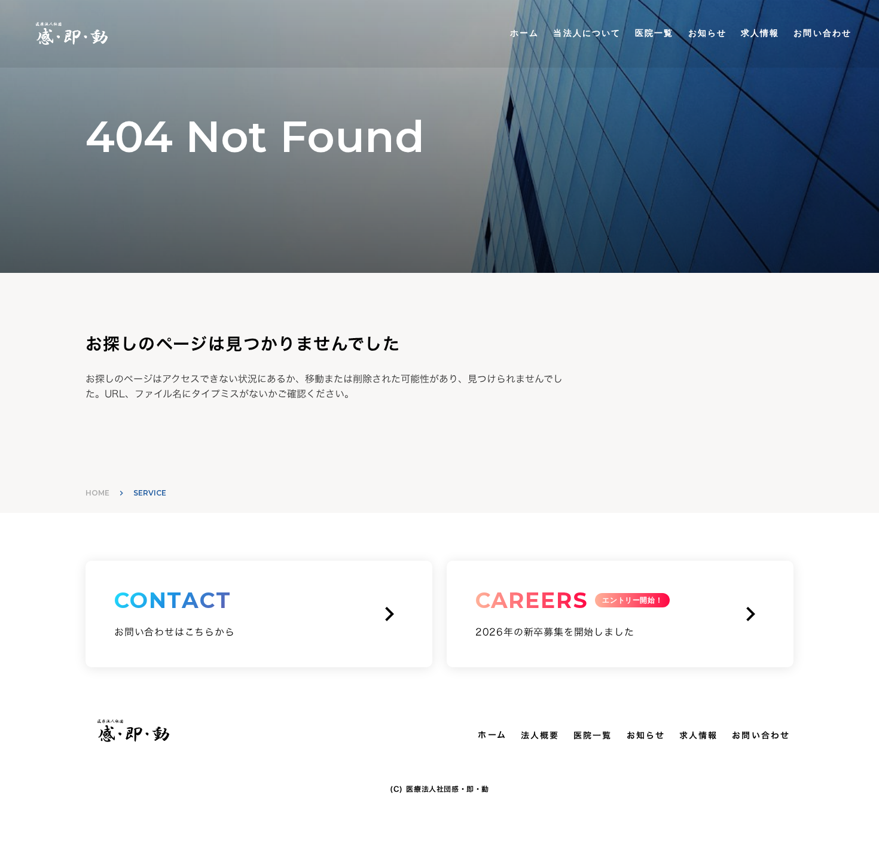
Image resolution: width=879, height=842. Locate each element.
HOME (97, 492)
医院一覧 (654, 33)
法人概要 (540, 735)
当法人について (587, 33)
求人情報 (760, 33)
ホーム (524, 33)
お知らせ (707, 33)
